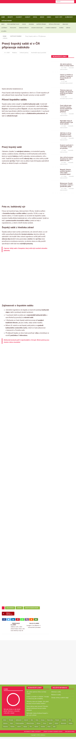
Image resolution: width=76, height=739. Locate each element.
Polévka (12, 726)
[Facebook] (4, 619)
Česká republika (20, 723)
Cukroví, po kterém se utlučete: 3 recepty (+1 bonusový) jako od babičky (66, 77)
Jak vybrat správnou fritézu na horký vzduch (67, 64)
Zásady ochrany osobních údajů (59, 697)
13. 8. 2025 (63, 138)
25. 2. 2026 (63, 67)
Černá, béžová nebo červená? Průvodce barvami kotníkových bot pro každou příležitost (66, 108)
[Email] (36, 619)
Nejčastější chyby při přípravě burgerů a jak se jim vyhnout (66, 122)
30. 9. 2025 (63, 113)
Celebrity (19, 17)
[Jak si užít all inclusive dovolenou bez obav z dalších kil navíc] (55, 159)
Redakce (14, 52)
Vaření (50, 723)
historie (70, 723)
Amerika (43, 726)
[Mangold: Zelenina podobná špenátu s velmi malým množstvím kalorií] (55, 171)
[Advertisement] (25, 185)
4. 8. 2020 (7, 52)
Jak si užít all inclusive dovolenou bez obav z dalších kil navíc (66, 159)
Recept (57, 720)
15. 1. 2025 (63, 188)
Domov (49, 17)
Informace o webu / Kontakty (32, 731)
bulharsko (10, 608)
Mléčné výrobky (41, 24)
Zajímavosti (68, 17)
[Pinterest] (18, 619)
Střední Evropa (30, 723)
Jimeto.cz (43, 735)
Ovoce (24, 24)
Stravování (63, 723)
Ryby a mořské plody (13, 24)
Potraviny (5, 726)
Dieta (37, 720)
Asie (70, 720)
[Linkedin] (13, 619)
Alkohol (36, 726)
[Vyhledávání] (65, 1)
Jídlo (32, 720)
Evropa (19, 608)
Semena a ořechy (24, 27)
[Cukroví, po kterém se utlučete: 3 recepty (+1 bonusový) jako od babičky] (55, 77)
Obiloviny (65, 24)
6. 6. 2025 (63, 162)
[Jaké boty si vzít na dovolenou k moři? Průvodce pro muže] (55, 135)
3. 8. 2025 (63, 150)
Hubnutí (27, 17)
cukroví (19, 726)
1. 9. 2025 (63, 126)
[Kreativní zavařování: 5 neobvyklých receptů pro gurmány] (55, 147)
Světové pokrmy (6, 20)
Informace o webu (56, 692)
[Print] (31, 619)
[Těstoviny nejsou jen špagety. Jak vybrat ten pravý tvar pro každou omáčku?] (55, 92)
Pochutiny (13, 27)
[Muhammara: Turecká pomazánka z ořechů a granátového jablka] (55, 185)
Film (31, 726)
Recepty (10, 17)
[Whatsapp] (22, 619)
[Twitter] (9, 619)
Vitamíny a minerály (51, 27)
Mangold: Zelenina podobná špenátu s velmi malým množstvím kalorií (65, 172)
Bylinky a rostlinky (37, 27)
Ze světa (3, 31)
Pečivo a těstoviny (54, 24)
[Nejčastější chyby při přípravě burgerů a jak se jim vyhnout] (55, 123)
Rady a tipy (58, 17)
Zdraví (42, 17)
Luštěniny (4, 27)
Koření (61, 27)
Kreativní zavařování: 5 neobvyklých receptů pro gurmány (66, 146)
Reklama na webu (56, 694)
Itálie (54, 726)
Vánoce (38, 723)
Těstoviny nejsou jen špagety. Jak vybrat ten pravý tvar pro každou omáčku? (66, 92)
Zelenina (31, 24)
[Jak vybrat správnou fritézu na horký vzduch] (55, 66)
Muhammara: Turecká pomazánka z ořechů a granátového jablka (66, 185)
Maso (2, 24)
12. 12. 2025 (64, 81)
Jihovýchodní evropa (31, 608)
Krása (35, 17)
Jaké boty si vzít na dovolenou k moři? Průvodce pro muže (65, 134)
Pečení (56, 723)
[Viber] (27, 619)
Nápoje (68, 27)
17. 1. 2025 (63, 176)
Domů (3, 17)
